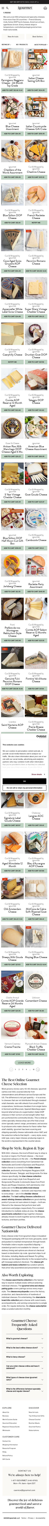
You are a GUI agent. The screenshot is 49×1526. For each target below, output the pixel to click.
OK (24, 781)
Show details (37, 774)
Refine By (5, 45)
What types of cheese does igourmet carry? (21, 1379)
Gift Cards (6, 1459)
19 (33, 1069)
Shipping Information (10, 1444)
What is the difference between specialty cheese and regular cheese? (23, 1390)
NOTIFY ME (36, 223)
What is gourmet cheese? (17, 1339)
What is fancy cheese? (15, 1357)
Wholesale (6, 1430)
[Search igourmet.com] (8, 8)
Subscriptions (34, 1430)
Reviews (6, 1416)
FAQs (5, 1452)
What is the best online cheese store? (22, 1348)
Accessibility (40, 1518)
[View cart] (43, 8)
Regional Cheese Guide (11, 1427)
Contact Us (7, 1441)
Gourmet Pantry (35, 1427)
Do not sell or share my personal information (24, 788)
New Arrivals (13, 37)
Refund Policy (8, 1455)
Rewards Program (9, 1448)
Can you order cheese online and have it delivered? (22, 1367)
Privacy (31, 1518)
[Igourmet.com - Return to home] (25, 8)
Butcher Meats (34, 1423)
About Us (6, 1412)
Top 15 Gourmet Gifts (36, 1416)
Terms (23, 1518)
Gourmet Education (10, 1423)
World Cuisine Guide (10, 1419)
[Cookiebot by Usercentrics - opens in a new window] (36, 736)
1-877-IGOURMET (24, 1480)
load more (24, 1062)
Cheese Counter (35, 1419)
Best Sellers (38, 37)
